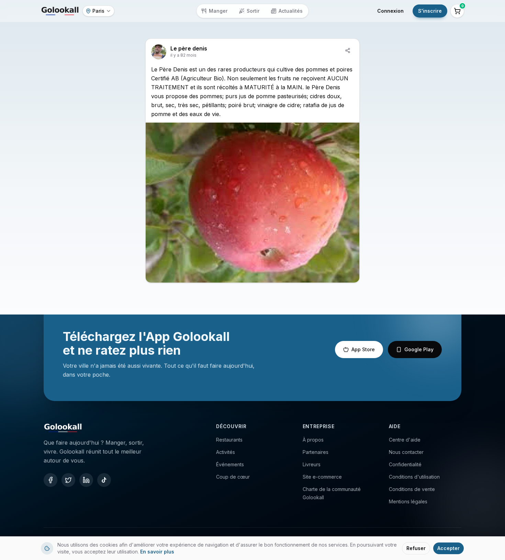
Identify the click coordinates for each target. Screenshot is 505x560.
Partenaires (315, 452)
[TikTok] (104, 480)
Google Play (419, 349)
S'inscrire (430, 11)
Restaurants (229, 440)
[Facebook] (50, 480)
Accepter (448, 548)
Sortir (253, 11)
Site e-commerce (322, 477)
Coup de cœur (233, 477)
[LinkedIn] (86, 480)
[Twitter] (68, 480)
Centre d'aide (404, 440)
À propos (313, 440)
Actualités (291, 11)
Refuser (416, 548)
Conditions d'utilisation (414, 477)
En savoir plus (157, 552)
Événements (230, 464)
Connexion (390, 11)
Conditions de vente (412, 489)
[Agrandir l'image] (252, 203)
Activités (225, 452)
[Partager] (347, 50)
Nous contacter (406, 452)
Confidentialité (405, 464)
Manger (218, 11)
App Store (363, 349)
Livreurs (312, 464)
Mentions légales (408, 501)
